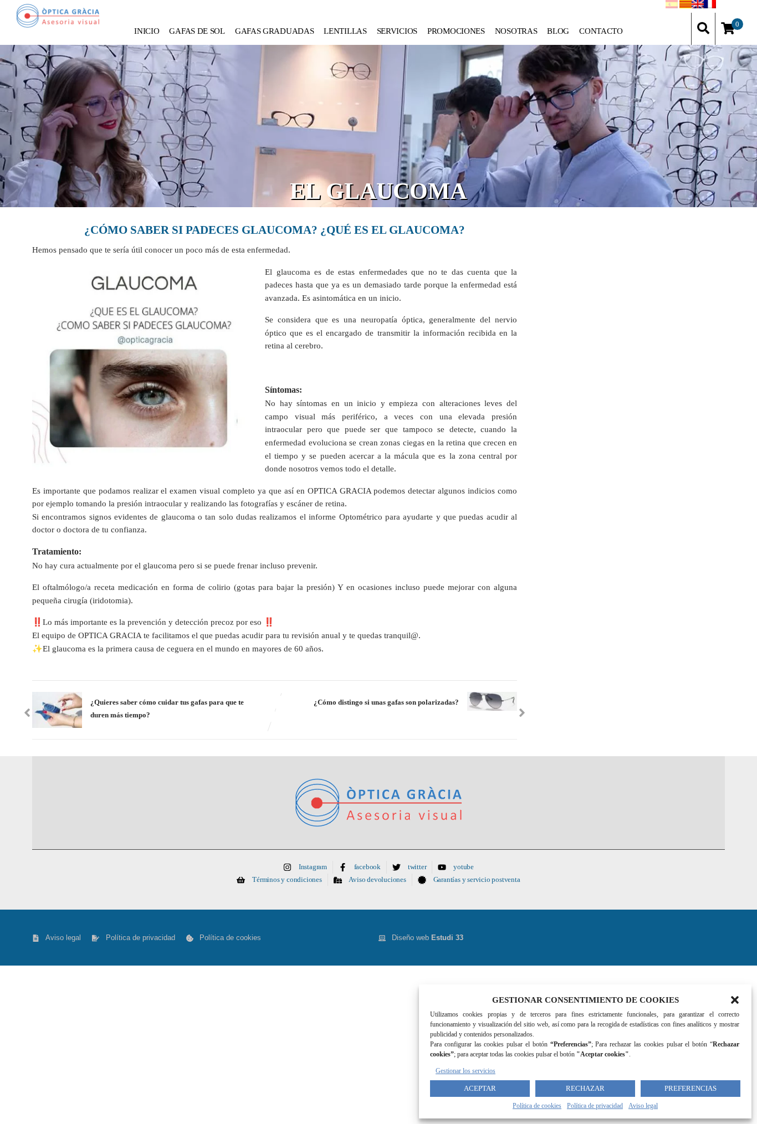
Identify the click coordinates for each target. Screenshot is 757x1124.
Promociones (456, 31)
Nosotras (516, 31)
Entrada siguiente (386, 701)
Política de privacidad (595, 1106)
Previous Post (167, 707)
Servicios (397, 31)
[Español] (672, 6)
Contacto (601, 31)
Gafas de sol (196, 31)
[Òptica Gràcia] (58, 16)
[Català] (685, 6)
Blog (558, 31)
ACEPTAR (480, 1088)
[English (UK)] (698, 6)
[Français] (710, 6)
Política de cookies (537, 1106)
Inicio (146, 31)
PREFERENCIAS (690, 1088)
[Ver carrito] (728, 29)
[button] (734, 999)
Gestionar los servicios (465, 1071)
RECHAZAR (585, 1088)
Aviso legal (643, 1106)
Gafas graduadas (274, 31)
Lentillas (345, 31)
